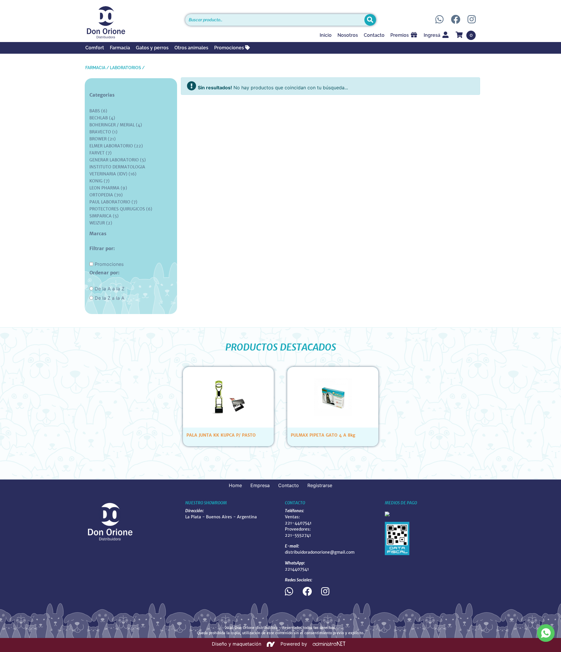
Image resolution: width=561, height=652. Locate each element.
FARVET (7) (100, 153)
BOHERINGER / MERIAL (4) (115, 125)
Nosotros (347, 35)
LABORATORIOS (125, 67)
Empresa (260, 485)
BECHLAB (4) (102, 118)
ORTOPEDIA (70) (106, 195)
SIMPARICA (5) (104, 216)
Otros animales (191, 47)
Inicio (326, 35)
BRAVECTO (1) (103, 132)
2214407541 (297, 569)
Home (235, 485)
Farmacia (120, 47)
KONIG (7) (99, 181)
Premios (400, 35)
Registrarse (319, 485)
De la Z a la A (109, 298)
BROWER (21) (102, 139)
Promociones (229, 47)
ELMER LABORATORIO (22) (116, 146)
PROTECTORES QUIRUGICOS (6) (120, 209)
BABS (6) (98, 111)
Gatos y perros (152, 47)
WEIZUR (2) (100, 223)
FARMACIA (95, 67)
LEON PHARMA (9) (108, 188)
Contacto (374, 35)
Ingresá (432, 35)
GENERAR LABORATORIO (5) (117, 160)
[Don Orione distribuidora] (130, 22)
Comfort (94, 47)
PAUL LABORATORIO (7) (113, 202)
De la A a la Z (109, 289)
